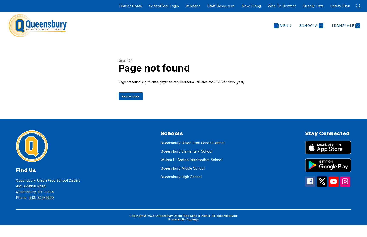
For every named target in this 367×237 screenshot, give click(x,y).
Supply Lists (313, 6)
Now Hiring (251, 6)
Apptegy (193, 219)
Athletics (193, 6)
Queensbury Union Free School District (192, 143)
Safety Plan (340, 6)
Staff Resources (221, 6)
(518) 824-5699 (41, 197)
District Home (130, 6)
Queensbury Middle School (183, 168)
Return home (131, 96)
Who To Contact (282, 6)
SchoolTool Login (164, 6)
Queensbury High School (181, 177)
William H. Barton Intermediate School (191, 160)
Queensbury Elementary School (186, 151)
